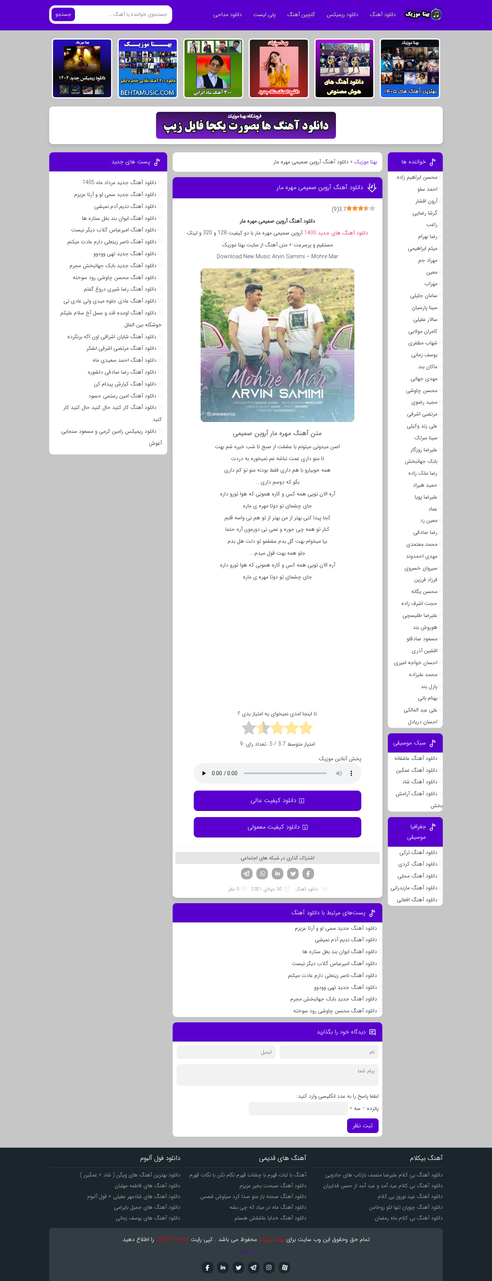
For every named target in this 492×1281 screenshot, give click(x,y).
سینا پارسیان (424, 307)
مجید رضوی (424, 402)
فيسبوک (207, 1267)
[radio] (306, 729)
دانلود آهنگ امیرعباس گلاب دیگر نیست (334, 963)
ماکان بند (427, 366)
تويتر (238, 1267)
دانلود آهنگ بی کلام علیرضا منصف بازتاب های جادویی (384, 1175)
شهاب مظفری (422, 343)
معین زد (428, 520)
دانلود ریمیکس (342, 14)
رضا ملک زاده (422, 473)
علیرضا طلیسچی (419, 615)
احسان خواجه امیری (415, 662)
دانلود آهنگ (383, 14)
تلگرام (247, 873)
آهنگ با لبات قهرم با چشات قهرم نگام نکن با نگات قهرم (247, 1175)
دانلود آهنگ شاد (419, 782)
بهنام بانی (427, 698)
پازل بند (429, 686)
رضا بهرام (427, 236)
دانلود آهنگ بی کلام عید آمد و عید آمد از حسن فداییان (383, 1185)
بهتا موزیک (365, 162)
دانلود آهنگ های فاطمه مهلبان (147, 1185)
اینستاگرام (269, 1267)
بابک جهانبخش (421, 461)
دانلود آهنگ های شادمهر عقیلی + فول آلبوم (133, 1196)
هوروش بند (425, 627)
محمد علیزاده (423, 674)
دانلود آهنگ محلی (417, 876)
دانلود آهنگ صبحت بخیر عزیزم (272, 1185)
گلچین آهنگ (301, 14)
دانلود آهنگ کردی (417, 864)
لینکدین (277, 873)
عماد (432, 509)
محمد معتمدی (421, 544)
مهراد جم (427, 260)
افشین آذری (424, 650)
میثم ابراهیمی (422, 248)
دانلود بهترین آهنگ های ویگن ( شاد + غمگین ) (130, 1175)
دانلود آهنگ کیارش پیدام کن (125, 384)
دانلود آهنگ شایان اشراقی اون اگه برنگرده (111, 336)
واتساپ (262, 873)
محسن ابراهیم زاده (417, 177)
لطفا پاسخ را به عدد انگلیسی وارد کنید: (337, 1096)
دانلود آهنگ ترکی (418, 852)
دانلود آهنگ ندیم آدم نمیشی (346, 939)
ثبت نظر (363, 1125)
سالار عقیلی (425, 319)
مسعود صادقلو (422, 639)
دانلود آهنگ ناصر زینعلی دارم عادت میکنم (332, 975)
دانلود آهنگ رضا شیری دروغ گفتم (120, 289)
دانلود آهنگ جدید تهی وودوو (345, 987)
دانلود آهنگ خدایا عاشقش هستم (270, 1218)
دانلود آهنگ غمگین (416, 770)
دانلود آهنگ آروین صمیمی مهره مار (320, 187)
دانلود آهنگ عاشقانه (415, 758)
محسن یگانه (424, 591)
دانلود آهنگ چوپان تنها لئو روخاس (406, 1207)
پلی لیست (264, 14)
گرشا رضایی (424, 213)
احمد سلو (427, 189)
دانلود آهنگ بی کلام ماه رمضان (409, 1218)
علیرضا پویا (426, 497)
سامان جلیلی (423, 295)
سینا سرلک (425, 438)
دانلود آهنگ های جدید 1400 (336, 233)
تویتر (293, 873)
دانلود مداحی (227, 14)
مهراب (430, 283)
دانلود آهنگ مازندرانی (414, 888)
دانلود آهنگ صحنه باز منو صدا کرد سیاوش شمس (253, 1196)
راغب (431, 224)
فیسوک (308, 873)
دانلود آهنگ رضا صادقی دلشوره (122, 372)
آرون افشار (426, 201)
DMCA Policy (172, 1239)
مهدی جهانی (424, 378)
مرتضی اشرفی (422, 414)
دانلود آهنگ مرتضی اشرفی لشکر (121, 348)
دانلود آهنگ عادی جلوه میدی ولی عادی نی (109, 301)
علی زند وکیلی (422, 426)
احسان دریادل (422, 722)
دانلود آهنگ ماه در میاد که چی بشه (267, 1207)
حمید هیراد (425, 485)
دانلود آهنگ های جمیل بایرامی (147, 1207)
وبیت (246, 1251)
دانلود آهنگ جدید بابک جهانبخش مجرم (333, 999)
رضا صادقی (425, 532)
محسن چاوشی (421, 390)
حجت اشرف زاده (419, 603)
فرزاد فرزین (425, 579)
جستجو (63, 14)
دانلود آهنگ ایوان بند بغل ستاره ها (340, 951)
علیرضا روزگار (424, 449)
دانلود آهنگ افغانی (417, 900)
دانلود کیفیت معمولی (274, 827)
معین (431, 272)
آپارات (284, 1267)
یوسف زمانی (424, 355)
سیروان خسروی (420, 568)
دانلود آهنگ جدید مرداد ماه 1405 (119, 182)
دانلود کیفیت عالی (273, 800)
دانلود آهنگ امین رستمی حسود (122, 396)
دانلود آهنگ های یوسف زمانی (148, 1218)
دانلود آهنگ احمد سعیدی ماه (124, 360)
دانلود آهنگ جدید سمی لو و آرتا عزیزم (336, 928)
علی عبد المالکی (420, 710)
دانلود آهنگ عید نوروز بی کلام (410, 1196)
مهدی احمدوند (421, 556)
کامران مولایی (422, 331)
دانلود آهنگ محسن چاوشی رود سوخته (335, 1011)
